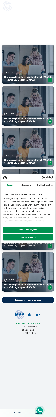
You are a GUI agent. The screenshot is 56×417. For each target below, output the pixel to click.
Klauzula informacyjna (28, 388)
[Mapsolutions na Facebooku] (21, 396)
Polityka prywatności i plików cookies (28, 391)
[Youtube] (34, 396)
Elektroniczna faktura (28, 372)
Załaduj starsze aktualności (28, 300)
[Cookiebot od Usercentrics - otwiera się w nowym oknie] (41, 178)
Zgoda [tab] (9, 185)
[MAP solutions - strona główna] (28, 314)
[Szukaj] (44, 5)
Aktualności (31, 19)
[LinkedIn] (28, 396)
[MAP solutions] (16, 6)
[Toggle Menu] (50, 5)
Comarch (28, 341)
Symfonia (28, 349)
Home (23, 19)
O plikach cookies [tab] (45, 185)
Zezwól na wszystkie (28, 230)
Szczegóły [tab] (26, 185)
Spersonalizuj (26, 237)
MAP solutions (28, 345)
